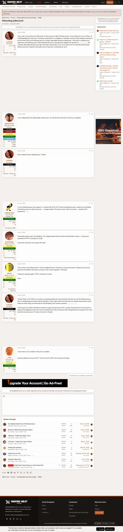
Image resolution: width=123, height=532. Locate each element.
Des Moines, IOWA (10, 228)
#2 (92, 114)
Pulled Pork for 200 (14, 453)
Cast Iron (87, 6)
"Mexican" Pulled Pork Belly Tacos (19, 436)
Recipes (67, 6)
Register (97, 509)
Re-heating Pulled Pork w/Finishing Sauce (21, 424)
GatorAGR (11, 426)
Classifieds (72, 516)
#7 (92, 295)
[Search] (119, 2)
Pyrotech (10, 443)
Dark (112, 523)
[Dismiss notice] (119, 11)
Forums (39, 2)
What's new (29, 2)
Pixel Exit (84, 523)
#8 (92, 347)
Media (56, 2)
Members (65, 2)
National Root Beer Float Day (109, 31)
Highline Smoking (13, 455)
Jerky (60, 6)
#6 (92, 263)
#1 (92, 32)
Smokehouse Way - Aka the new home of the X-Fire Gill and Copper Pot (109, 68)
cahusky (6, 23)
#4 (92, 203)
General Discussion (105, 36)
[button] (34, 2)
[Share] (90, 32)
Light (106, 523)
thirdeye (87, 443)
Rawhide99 (11, 449)
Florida (14, 146)
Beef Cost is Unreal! (106, 81)
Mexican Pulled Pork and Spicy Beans (20, 430)
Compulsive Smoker (14, 467)
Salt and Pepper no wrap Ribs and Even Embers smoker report (109, 55)
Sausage (30, 6)
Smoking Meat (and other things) (78, 512)
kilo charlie (11, 432)
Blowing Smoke (22, 6)
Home (44, 505)
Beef (30, 467)
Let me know (95, 12)
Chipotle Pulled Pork (14, 459)
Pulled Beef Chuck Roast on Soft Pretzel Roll (28, 465)
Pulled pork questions (15, 447)
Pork (25, 426)
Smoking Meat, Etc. (77, 6)
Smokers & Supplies (41, 6)
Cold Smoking (53, 6)
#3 (92, 150)
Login (96, 505)
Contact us (45, 512)
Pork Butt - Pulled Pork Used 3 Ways (20, 441)
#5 (92, 232)
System (99, 523)
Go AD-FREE (99, 512)
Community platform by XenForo (60, 523)
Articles (47, 2)
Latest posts (101, 27)
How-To (94, 6)
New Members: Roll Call (8, 6)
